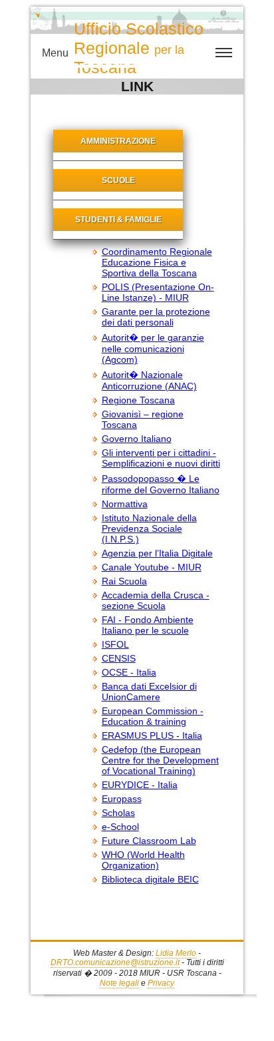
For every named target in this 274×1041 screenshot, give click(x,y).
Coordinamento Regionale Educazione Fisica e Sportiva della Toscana (157, 262)
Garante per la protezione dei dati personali (156, 316)
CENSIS (119, 658)
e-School (120, 826)
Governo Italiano (137, 438)
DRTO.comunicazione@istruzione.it (115, 962)
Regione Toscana (138, 400)
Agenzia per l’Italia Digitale (157, 553)
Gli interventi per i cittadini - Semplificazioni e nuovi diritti (161, 458)
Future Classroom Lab (149, 840)
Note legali (119, 983)
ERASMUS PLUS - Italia (152, 735)
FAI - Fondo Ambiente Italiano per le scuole (148, 625)
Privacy (161, 983)
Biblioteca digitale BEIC (150, 879)
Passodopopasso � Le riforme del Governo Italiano (160, 484)
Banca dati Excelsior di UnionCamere (149, 691)
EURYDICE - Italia (140, 784)
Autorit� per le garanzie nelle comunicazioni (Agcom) (153, 348)
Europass (122, 798)
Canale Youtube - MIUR (152, 567)
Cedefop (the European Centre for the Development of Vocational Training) (160, 760)
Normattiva (125, 504)
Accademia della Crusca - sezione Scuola (155, 600)
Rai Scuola (124, 581)
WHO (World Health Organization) (143, 860)
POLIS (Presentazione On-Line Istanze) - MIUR (158, 292)
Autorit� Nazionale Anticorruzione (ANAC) (149, 380)
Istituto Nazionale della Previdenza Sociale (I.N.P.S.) (149, 528)
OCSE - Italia (129, 672)
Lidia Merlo (176, 953)
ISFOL (115, 644)
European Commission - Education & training (153, 716)
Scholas (118, 812)
